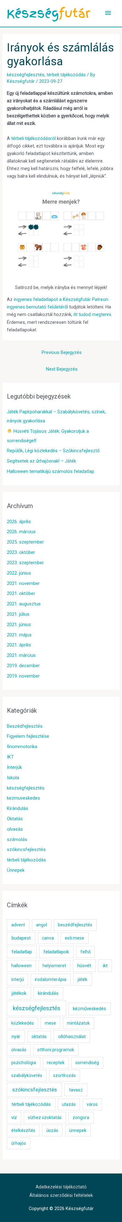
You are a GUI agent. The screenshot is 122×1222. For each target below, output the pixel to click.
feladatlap (22, 952)
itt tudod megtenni (92, 314)
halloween (21, 965)
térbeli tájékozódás (66, 75)
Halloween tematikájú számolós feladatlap (50, 471)
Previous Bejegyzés (62, 352)
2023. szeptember (25, 562)
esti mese (74, 938)
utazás (69, 1104)
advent (18, 924)
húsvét (84, 965)
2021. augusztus (24, 604)
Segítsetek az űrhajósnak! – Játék (41, 461)
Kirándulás (17, 808)
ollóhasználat (72, 1036)
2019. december (23, 665)
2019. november (23, 676)
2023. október (21, 552)
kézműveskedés (89, 1008)
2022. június (19, 573)
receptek (55, 1062)
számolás (17, 839)
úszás (52, 1130)
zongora (81, 1117)
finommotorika (22, 746)
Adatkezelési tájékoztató (61, 1187)
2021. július (18, 614)
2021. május (19, 635)
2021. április (19, 645)
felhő (85, 951)
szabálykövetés (26, 1075)
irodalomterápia (50, 979)
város (92, 1104)
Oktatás (15, 819)
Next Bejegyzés (62, 369)
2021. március (21, 655)
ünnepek (77, 1130)
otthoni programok (55, 1049)
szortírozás (64, 1075)
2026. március (21, 531)
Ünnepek (15, 870)
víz (14, 1117)
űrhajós (18, 1143)
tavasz (76, 1090)
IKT (10, 757)
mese (50, 1023)
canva (48, 938)
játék (82, 979)
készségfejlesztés (25, 75)
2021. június (19, 624)
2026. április (19, 521)
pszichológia (23, 1062)
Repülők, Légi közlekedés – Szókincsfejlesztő (53, 450)
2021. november (23, 583)
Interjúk (14, 767)
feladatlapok (56, 952)
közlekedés (22, 1023)
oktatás (39, 1036)
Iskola (13, 777)
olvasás (15, 829)
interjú (17, 979)
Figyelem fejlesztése (28, 736)
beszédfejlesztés (75, 924)
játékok (19, 993)
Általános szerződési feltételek (61, 1195)
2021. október (21, 593)
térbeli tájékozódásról (33, 138)
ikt (105, 965)
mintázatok (78, 1023)
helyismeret (54, 965)
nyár (16, 1036)
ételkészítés (23, 1130)
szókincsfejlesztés (26, 849)
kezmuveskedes (23, 798)
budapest (21, 938)
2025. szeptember (25, 542)
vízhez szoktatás (45, 1117)
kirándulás (48, 993)
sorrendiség (87, 1062)
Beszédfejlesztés (25, 726)
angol (41, 924)
